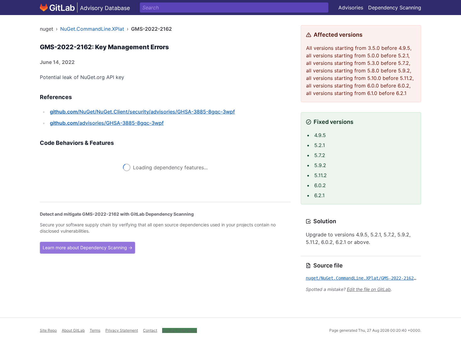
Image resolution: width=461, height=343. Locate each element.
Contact (150, 330)
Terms (95, 330)
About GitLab (73, 330)
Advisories (350, 7)
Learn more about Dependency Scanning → (87, 247)
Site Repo (48, 330)
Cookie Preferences (179, 330)
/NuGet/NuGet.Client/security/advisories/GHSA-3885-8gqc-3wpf (142, 111)
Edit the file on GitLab (369, 289)
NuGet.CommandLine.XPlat (92, 29)
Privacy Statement (121, 330)
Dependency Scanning (394, 7)
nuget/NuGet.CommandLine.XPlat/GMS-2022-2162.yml (365, 278)
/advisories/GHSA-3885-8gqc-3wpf (107, 123)
